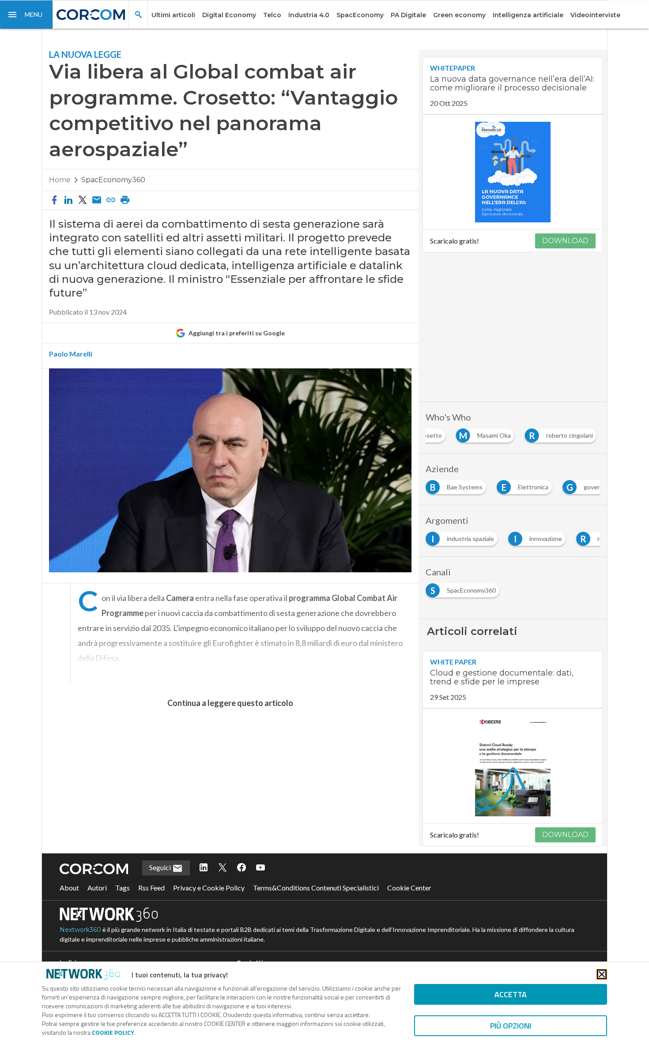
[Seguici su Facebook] (241, 868)
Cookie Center (409, 887)
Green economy (459, 15)
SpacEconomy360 (113, 180)
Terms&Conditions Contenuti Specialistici (316, 887)
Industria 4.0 (308, 15)
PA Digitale (408, 15)
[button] (26, 14)
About (69, 887)
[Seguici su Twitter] (222, 868)
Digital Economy (229, 15)
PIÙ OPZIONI (510, 1026)
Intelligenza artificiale (528, 15)
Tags (122, 887)
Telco (272, 15)
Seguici (160, 867)
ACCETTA (510, 994)
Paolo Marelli (70, 353)
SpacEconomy (360, 15)
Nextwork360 (80, 930)
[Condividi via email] (96, 200)
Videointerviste (595, 15)
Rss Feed (151, 887)
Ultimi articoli (173, 15)
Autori (97, 887)
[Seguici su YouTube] (260, 868)
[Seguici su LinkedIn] (203, 868)
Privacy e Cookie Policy (209, 887)
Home (60, 180)
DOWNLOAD (565, 241)
